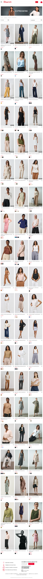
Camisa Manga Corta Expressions (34, 314)
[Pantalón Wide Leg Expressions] (7, 88)
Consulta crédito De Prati (11, 567)
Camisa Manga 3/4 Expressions (20, 234)
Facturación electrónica (11, 569)
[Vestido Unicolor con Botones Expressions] (35, 540)
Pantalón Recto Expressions (5, 392)
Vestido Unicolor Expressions (20, 470)
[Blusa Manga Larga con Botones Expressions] (35, 61)
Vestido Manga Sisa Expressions (20, 523)
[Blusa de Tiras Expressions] (21, 61)
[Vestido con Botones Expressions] (7, 116)
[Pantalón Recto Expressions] (7, 381)
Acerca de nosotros (21, 574)
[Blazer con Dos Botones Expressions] (21, 250)
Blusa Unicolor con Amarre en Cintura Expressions (6, 418)
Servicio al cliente (33, 573)
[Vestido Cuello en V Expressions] (35, 143)
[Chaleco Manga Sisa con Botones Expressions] (35, 223)
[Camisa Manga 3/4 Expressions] (21, 223)
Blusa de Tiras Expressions (19, 72)
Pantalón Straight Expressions (6, 287)
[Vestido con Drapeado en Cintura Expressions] (7, 223)
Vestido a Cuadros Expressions (20, 418)
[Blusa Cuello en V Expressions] (7, 169)
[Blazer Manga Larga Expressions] (21, 355)
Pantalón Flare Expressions (33, 99)
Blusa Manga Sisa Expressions (20, 153)
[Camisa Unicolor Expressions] (21, 277)
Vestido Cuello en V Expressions (34, 153)
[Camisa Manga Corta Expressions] (35, 303)
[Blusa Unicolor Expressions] (35, 381)
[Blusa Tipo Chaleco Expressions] (35, 34)
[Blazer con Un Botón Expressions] (21, 34)
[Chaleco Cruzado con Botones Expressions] (35, 197)
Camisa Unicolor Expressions (20, 287)
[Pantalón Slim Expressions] (35, 116)
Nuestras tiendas (9, 562)
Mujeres (5, 17)
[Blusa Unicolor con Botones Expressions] (35, 277)
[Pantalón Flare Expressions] (35, 88)
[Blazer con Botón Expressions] (21, 434)
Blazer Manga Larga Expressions (20, 366)
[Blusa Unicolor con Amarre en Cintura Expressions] (7, 407)
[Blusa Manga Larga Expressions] (7, 329)
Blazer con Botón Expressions (20, 444)
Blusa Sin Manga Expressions (20, 207)
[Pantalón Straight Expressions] (7, 277)
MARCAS (9, 17)
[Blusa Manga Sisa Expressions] (21, 143)
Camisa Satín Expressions (5, 207)
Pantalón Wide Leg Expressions (6, 99)
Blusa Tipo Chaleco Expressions (20, 126)
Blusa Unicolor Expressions (33, 392)
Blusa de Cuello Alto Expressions (20, 550)
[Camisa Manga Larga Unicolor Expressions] (7, 512)
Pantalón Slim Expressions (33, 126)
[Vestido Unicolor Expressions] (21, 460)
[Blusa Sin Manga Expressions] (21, 197)
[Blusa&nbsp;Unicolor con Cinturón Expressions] (35, 169)
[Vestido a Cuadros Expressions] (21, 407)
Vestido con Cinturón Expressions (34, 470)
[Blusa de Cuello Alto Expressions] (21, 540)
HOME (2, 17)
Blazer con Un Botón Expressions (20, 45)
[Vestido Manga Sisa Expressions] (21, 512)
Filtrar (2, 20)
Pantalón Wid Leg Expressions (6, 153)
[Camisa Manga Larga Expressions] (7, 61)
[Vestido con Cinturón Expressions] (35, 460)
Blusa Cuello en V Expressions (6, 180)
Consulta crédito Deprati (11, 573)
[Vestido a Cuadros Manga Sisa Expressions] (7, 34)
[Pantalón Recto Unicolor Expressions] (21, 88)
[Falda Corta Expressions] (35, 329)
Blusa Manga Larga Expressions (6, 340)
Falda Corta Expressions (33, 340)
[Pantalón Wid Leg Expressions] (7, 143)
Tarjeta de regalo (23, 573)
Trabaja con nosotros (10, 565)
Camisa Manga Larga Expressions (6, 72)
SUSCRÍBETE (31, 563)
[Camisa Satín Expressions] (7, 197)
